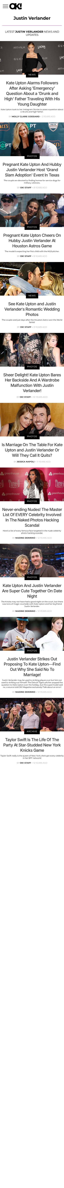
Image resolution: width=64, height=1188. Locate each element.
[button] (6, 6)
